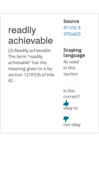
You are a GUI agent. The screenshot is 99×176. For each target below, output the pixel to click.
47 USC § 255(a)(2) (72, 31)
